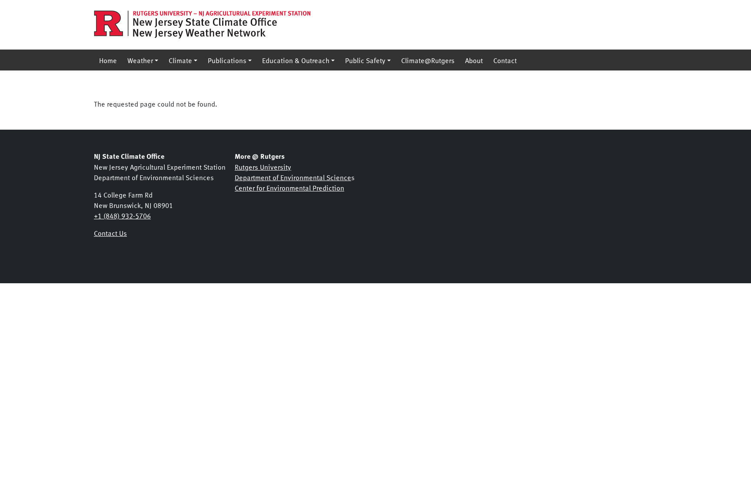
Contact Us (110, 233)
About (474, 60)
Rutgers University (263, 166)
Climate (180, 60)
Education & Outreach (295, 60)
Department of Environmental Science (293, 177)
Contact (505, 60)
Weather (140, 60)
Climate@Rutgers (428, 60)
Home (108, 60)
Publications (227, 60)
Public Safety (365, 60)
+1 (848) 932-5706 (122, 215)
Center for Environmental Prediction (289, 187)
